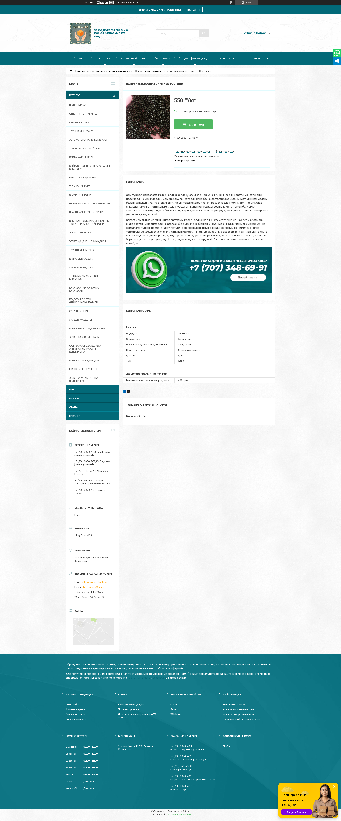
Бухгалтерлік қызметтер (83, 177)
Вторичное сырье (76, 714)
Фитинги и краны (75, 709)
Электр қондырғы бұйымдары (87, 241)
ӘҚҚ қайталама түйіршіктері (149, 70)
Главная (79, 58)
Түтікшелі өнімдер (79, 186)
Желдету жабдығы (80, 319)
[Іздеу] (204, 33)
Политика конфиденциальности (241, 718)
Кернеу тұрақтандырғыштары (87, 328)
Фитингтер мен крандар (83, 113)
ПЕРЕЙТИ (193, 9)
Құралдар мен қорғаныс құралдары (84, 289)
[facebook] (124, 392)
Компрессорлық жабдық (84, 360)
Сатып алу (196, 124)
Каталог (104, 58)
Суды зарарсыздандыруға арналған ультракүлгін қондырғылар (85, 348)
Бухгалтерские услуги (131, 704)
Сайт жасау (121, 2)
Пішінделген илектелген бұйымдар (89, 203)
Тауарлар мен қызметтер (90, 70)
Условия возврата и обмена (239, 714)
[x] (128, 392)
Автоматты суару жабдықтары (88, 139)
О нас (72, 389)
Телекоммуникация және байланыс (84, 277)
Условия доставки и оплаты (239, 709)
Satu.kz (186, 811)
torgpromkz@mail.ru (94, 586)
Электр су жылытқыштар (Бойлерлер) (84, 379)
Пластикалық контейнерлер (86, 212)
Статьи (73, 407)
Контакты (226, 58)
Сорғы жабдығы (79, 311)
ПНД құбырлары (78, 105)
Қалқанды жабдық (80, 258)
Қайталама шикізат (119, 70)
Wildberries (176, 714)
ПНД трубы (72, 704)
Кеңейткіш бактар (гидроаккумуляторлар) (84, 301)
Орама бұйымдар (80, 195)
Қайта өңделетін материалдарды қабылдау (89, 167)
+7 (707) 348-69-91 (139, 677)
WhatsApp (159, 677)
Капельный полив (133, 58)
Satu (173, 709)
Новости (74, 416)
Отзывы (74, 398)
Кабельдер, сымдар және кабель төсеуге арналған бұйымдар (89, 222)
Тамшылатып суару (81, 131)
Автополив (162, 58)
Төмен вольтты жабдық (83, 250)
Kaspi (173, 704)
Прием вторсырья (128, 709)
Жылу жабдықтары (81, 267)
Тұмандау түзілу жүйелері (84, 148)
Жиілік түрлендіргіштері (83, 369)
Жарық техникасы (80, 232)
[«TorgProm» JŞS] (80, 42)
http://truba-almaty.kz (94, 581)
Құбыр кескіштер (79, 122)
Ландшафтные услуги (194, 58)
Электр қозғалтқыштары (84, 337)
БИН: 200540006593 (234, 704)
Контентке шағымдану (179, 814)
